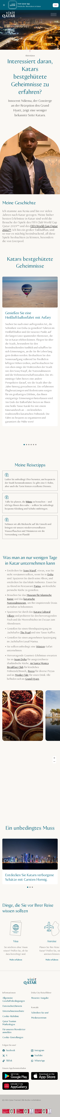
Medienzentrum (38, 1017)
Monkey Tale (22, 675)
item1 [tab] (24, 444)
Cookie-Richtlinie (10, 1016)
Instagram (39, 1050)
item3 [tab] (35, 444)
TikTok (9, 1060)
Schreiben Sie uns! (39, 1012)
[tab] (28, 444)
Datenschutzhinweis (12, 1006)
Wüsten (40, 646)
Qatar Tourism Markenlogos (9, 1023)
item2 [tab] (26, 444)
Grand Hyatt (32, 679)
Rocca (31, 671)
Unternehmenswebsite (13, 1011)
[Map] (30, 786)
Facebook (10, 1050)
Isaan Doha (20, 659)
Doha (50, 574)
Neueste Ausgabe (40, 998)
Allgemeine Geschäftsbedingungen (13, 1000)
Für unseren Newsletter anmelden (13, 1031)
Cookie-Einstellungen (12, 1037)
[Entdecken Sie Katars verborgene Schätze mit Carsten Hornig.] (30, 861)
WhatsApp (40, 1060)
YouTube (39, 1055)
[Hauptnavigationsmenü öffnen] (54, 15)
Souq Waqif (29, 570)
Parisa (37, 586)
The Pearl (25, 632)
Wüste (29, 501)
